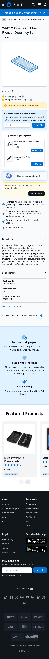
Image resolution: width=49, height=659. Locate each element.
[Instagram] (22, 597)
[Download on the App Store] (36, 540)
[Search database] (33, 4)
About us (6, 504)
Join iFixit (36, 193)
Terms (5, 548)
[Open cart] (39, 4)
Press (28, 521)
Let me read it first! (13, 575)
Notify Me (38, 125)
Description (8, 239)
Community (31, 504)
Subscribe (40, 570)
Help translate (22, 588)
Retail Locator (32, 512)
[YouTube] (27, 597)
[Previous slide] (21, 481)
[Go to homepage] (16, 4)
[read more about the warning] (41, 315)
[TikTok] (5, 597)
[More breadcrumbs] (4, 19)
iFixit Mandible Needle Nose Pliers (26, 143)
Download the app (36, 534)
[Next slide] (27, 481)
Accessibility (7, 539)
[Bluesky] (38, 597)
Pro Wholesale (32, 508)
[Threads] (43, 597)
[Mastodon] (33, 597)
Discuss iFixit (8, 512)
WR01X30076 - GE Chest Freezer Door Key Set (27, 19)
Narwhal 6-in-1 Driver (23, 157)
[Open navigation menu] (3, 4)
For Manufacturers (34, 517)
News (28, 525)
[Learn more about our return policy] (22, 227)
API (3, 521)
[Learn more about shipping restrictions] (23, 96)
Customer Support (10, 508)
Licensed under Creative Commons (24, 645)
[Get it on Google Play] (36, 549)
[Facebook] (11, 597)
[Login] (45, 4)
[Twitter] (16, 597)
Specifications (9, 272)
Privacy (5, 543)
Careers (5, 517)
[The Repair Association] (24, 602)
